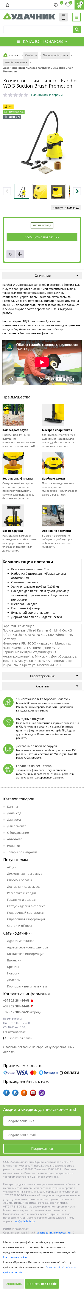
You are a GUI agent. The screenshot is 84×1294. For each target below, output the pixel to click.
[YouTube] (33, 1093)
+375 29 (16, 1000)
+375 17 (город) (21, 1012)
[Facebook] (6, 1093)
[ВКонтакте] (15, 1093)
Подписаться (42, 1148)
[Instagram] (42, 1093)
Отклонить (13, 1284)
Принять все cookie (42, 1284)
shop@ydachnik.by (23, 1221)
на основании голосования (53, 1232)
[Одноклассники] (24, 1093)
